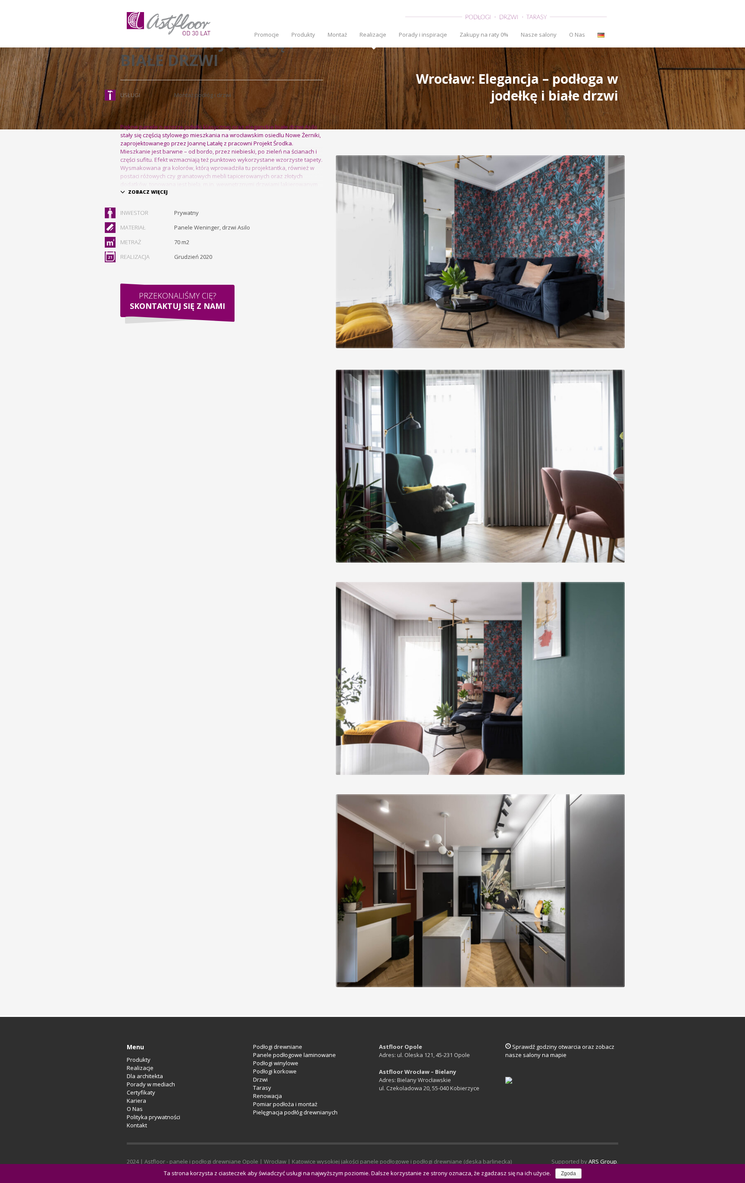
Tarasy (262, 1088)
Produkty (303, 34)
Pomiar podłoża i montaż (285, 1104)
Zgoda (568, 1173)
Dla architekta (145, 1076)
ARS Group (602, 1161)
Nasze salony (539, 34)
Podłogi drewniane (277, 1047)
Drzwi (260, 1079)
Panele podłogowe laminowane (294, 1055)
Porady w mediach (151, 1084)
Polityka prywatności (153, 1117)
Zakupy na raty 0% (484, 34)
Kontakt (137, 1125)
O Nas (135, 1109)
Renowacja (267, 1096)
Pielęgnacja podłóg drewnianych (295, 1112)
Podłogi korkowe (275, 1071)
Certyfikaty (141, 1092)
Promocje (266, 34)
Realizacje (373, 34)
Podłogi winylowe (275, 1063)
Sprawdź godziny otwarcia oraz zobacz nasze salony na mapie (559, 1051)
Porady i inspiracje (423, 34)
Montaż (337, 34)
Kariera (136, 1100)
